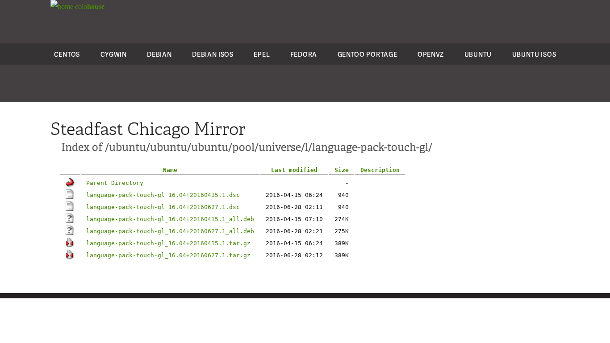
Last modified (294, 170)
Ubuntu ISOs (534, 54)
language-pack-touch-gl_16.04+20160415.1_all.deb (170, 219)
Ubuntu (478, 54)
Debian (159, 54)
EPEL (262, 54)
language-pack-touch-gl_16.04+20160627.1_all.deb (170, 231)
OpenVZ (431, 54)
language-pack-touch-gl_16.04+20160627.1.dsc (163, 207)
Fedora (303, 54)
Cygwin (113, 54)
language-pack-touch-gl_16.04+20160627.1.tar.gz (168, 255)
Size (341, 170)
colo (88, 6)
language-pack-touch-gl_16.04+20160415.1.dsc (163, 195)
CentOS (67, 54)
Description (380, 170)
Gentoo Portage (367, 54)
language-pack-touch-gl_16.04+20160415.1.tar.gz (168, 243)
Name (170, 170)
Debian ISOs (213, 54)
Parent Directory (114, 183)
